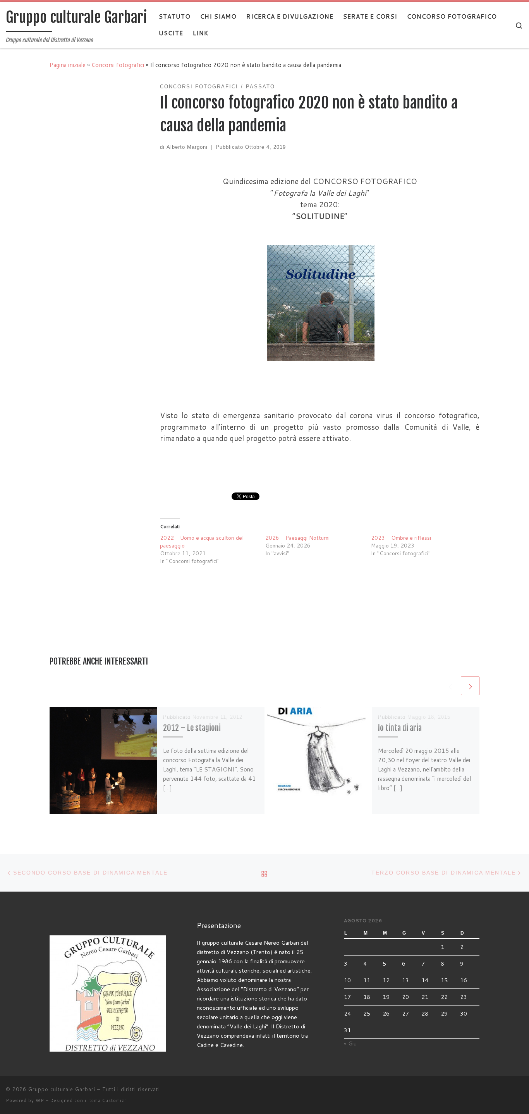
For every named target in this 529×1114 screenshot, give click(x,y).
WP (40, 1100)
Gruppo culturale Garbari (61, 1089)
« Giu (350, 1043)
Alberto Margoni (187, 147)
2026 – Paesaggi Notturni (297, 538)
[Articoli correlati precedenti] (450, 686)
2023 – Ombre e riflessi (401, 538)
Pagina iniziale (68, 64)
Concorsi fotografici (117, 64)
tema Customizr (107, 1100)
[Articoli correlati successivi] (470, 686)
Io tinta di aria (400, 728)
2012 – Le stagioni (192, 728)
